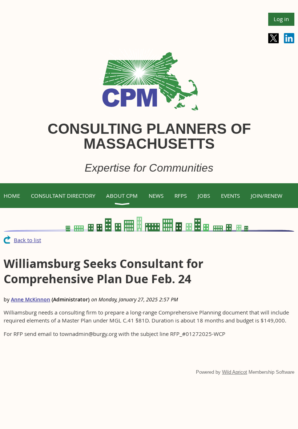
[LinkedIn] (289, 38)
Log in (281, 19)
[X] (273, 38)
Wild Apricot (234, 372)
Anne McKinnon (30, 299)
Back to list (27, 240)
